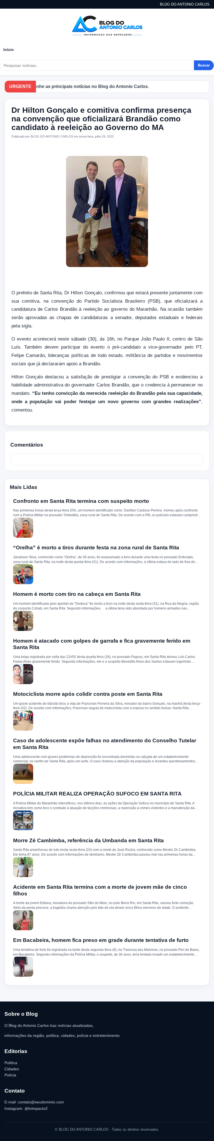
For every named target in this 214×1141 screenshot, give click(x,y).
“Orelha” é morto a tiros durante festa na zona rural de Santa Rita (96, 547)
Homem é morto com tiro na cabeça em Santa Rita (77, 594)
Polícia (10, 1075)
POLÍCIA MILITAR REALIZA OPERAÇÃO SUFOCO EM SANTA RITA (97, 794)
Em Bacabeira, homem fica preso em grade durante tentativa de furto (101, 940)
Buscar (204, 65)
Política (10, 1063)
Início (8, 49)
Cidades (11, 1069)
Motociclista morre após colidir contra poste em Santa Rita (87, 694)
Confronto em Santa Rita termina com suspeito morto (81, 501)
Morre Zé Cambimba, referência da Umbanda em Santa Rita (88, 840)
